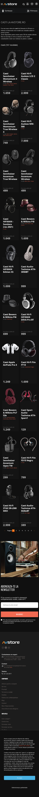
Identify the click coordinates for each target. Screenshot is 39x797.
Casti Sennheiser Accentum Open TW (9, 461)
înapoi (5, 531)
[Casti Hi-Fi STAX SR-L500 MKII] (10, 492)
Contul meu (5, 721)
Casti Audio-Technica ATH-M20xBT (28, 508)
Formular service (7, 727)
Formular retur (6, 724)
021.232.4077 (8, 674)
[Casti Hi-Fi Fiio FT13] (28, 348)
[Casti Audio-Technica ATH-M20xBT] (28, 492)
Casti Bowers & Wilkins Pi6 (9, 315)
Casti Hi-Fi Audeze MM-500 (27, 124)
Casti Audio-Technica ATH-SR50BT (28, 269)
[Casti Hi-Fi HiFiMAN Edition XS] (10, 253)
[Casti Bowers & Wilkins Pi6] (10, 301)
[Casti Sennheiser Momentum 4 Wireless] (10, 60)
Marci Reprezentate (8, 706)
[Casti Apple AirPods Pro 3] (10, 348)
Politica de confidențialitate (10, 697)
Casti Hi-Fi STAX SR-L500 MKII (10, 508)
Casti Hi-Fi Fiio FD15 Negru (28, 459)
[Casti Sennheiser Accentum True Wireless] (10, 157)
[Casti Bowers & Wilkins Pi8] (28, 205)
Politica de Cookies (24, 746)
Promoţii (4, 689)
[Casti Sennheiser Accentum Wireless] (28, 157)
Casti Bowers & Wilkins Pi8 (27, 220)
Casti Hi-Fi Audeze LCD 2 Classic (28, 76)
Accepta (19, 778)
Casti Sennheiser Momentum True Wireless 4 (10, 126)
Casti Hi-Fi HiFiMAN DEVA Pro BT (27, 317)
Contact (4, 703)
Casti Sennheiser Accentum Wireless (27, 175)
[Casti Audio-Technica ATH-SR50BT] (28, 253)
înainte (33, 531)
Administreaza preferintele (19, 787)
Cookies (4, 695)
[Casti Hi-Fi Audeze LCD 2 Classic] (28, 60)
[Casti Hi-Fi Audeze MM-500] (28, 107)
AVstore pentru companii (9, 684)
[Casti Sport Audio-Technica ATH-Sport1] (28, 396)
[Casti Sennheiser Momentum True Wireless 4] (10, 107)
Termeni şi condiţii (7, 692)
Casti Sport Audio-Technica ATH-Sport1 (28, 414)
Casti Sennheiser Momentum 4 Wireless (10, 77)
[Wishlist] (32, 5)
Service (4, 686)
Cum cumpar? (6, 719)
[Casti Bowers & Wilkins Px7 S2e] (10, 396)
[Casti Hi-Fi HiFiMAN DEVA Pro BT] (28, 301)
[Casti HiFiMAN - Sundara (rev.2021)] (10, 205)
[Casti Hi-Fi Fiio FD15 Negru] (28, 444)
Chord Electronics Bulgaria (10, 708)
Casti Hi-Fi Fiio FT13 (28, 363)
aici (11, 667)
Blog (3, 700)
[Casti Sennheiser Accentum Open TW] (10, 444)
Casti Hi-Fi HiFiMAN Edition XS (8, 269)
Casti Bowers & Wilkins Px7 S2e (10, 413)
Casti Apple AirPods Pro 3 (10, 363)
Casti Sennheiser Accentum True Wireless (10, 175)
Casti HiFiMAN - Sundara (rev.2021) (8, 223)
